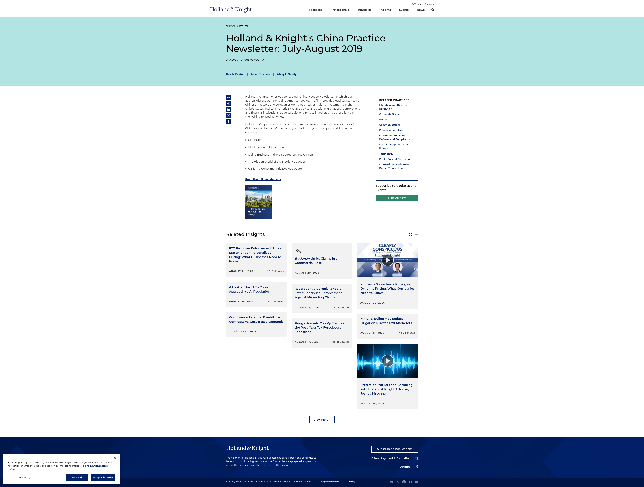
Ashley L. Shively (286, 74)
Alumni (405, 466)
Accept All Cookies (103, 477)
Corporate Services (390, 114)
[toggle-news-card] (410, 234)
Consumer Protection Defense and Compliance (394, 137)
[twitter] (397, 482)
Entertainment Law (391, 130)
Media (383, 119)
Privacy (351, 481)
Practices (315, 9)
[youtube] (416, 482)
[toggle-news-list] (416, 234)
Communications (389, 124)
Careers (429, 4)
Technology (386, 153)
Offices (416, 4)
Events (404, 9)
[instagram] (404, 482)
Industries (364, 9)
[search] (432, 9)
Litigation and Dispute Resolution (393, 107)
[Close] (114, 458)
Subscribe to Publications (394, 449)
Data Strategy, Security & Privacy (394, 146)
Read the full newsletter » (263, 179)
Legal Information (330, 481)
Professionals (340, 9)
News (421, 9)
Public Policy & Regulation (395, 159)
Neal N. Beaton (235, 74)
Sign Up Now (397, 197)
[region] (61, 469)
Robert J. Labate (260, 74)
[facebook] (410, 482)
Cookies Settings (22, 477)
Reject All (77, 477)
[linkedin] (391, 482)
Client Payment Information (391, 458)
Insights (385, 9)
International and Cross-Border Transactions (394, 166)
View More (321, 419)
